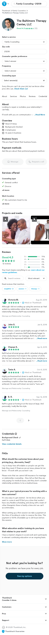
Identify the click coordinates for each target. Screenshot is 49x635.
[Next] (29, 420)
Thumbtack (6, 11)
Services (13, 96)
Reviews (32, 96)
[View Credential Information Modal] (15, 434)
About (4, 96)
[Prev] (20, 420)
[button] (8, 24)
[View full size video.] (16, 230)
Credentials (43, 96)
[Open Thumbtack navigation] (5, 3)
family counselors (19, 11)
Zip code (6, 47)
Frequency (6, 66)
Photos (23, 96)
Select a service (9, 37)
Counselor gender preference (14, 56)
